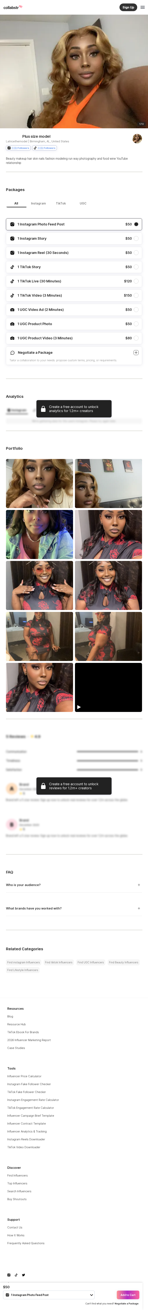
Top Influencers (17, 1183)
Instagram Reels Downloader (26, 1139)
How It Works (15, 1235)
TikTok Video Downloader (23, 1147)
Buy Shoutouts (17, 1199)
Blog (10, 1016)
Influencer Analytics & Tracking (27, 1131)
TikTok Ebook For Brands (23, 1032)
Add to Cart (128, 1295)
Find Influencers (17, 1175)
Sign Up (128, 7)
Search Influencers (19, 1191)
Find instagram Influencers (23, 962)
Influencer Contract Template (26, 1123)
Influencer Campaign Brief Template (30, 1115)
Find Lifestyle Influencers (22, 970)
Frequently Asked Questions (26, 1243)
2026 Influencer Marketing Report (29, 1040)
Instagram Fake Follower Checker (29, 1084)
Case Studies (16, 1048)
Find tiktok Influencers (58, 962)
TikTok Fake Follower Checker (26, 1092)
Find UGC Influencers (91, 962)
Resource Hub (16, 1024)
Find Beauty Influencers (123, 962)
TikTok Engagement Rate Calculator (30, 1107)
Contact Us (14, 1227)
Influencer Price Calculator (24, 1076)
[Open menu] (142, 7)
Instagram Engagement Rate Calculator (33, 1099)
